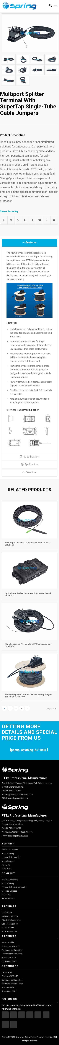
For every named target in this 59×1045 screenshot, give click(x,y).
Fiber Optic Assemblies (11, 920)
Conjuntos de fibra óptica (12, 950)
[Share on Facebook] (3, 220)
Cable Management (10, 924)
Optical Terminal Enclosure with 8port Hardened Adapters (28, 594)
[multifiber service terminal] (37, 59)
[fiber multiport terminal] (37, 70)
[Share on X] (11, 220)
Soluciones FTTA (9, 958)
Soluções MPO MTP (10, 976)
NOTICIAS (6, 865)
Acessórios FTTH (9, 991)
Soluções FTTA (8, 987)
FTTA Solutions (8, 928)
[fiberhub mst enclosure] (23, 70)
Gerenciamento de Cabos (12, 984)
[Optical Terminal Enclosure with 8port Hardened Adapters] (29, 570)
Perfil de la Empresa (10, 850)
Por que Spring (8, 883)
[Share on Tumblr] (32, 220)
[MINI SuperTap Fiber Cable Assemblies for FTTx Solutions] (29, 520)
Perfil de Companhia (10, 880)
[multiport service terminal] (51, 59)
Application (31, 464)
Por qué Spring (8, 854)
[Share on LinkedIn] (25, 220)
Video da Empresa (9, 891)
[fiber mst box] (23, 59)
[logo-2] (24, 6)
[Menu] (55, 6)
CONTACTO (6, 869)
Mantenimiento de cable (12, 954)
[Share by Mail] (54, 220)
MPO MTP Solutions (10, 916)
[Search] (49, 6)
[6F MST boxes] (23, 80)
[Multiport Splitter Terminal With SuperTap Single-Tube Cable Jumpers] (29, 672)
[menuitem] (49, 6)
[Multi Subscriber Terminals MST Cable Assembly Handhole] (29, 621)
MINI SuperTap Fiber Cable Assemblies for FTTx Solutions (28, 543)
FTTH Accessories (9, 931)
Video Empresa (8, 861)
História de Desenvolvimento (14, 887)
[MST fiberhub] (8, 70)
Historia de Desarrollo (11, 857)
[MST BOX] (30, 33)
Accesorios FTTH (9, 961)
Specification (31, 456)
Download (31, 472)
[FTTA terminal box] (51, 70)
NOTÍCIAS (6, 895)
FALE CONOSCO (8, 899)
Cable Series (7, 913)
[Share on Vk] (39, 220)
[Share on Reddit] (47, 220)
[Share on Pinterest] (18, 220)
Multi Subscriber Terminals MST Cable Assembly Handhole (28, 645)
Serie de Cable (8, 942)
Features (31, 242)
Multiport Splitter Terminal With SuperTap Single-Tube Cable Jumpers (28, 695)
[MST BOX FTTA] (8, 80)
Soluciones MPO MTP (11, 946)
